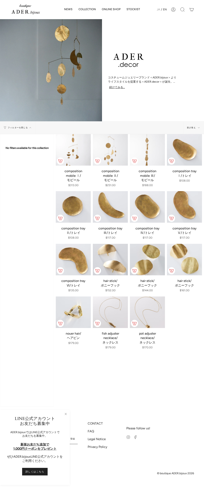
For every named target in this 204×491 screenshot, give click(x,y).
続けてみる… (117, 87)
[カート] (191, 9)
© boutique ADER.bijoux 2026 (175, 473)
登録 (72, 439)
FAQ (91, 431)
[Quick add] (60, 161)
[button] (87, 9)
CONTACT (95, 423)
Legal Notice (97, 439)
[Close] (66, 414)
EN (165, 9)
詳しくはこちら (35, 471)
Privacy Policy (97, 447)
